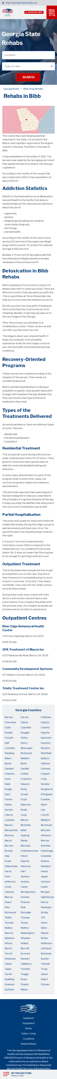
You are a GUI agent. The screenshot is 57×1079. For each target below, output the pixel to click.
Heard (44, 871)
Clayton (45, 722)
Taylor (8, 969)
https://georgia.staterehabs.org (21, 2)
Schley (44, 912)
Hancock (26, 866)
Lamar (24, 886)
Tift (43, 917)
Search (28, 77)
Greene (45, 861)
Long (23, 814)
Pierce (44, 902)
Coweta (45, 727)
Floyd (24, 799)
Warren (9, 933)
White (44, 938)
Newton (45, 748)
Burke (8, 763)
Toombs (9, 922)
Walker (9, 927)
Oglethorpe (47, 897)
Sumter (45, 958)
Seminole (46, 953)
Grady (24, 809)
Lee (43, 809)
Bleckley (25, 845)
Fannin (8, 799)
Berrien (9, 845)
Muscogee (26, 748)
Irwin (7, 876)
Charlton (10, 773)
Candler (25, 768)
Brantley (45, 845)
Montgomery (28, 892)
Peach (8, 902)
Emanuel (9, 984)
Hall (7, 743)
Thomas (25, 917)
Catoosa (45, 768)
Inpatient (28, 1018)
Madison (45, 820)
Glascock (26, 804)
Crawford (26, 779)
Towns (24, 922)
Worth (8, 948)
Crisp (44, 779)
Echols (24, 794)
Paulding (9, 753)
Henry (24, 743)
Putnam (45, 984)
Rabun (24, 989)
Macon (24, 820)
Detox (28, 1028)
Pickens (25, 902)
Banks (24, 840)
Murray (9, 897)
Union (44, 922)
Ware (44, 927)
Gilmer (8, 804)
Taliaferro (26, 963)
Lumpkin (9, 820)
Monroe (9, 835)
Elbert (44, 979)
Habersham (11, 866)
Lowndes (10, 748)
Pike (7, 907)
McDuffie (26, 825)
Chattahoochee (29, 850)
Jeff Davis (46, 948)
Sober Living (28, 1033)
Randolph (46, 907)
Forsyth (9, 737)
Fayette (45, 732)
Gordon (9, 809)
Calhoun (45, 763)
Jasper (44, 876)
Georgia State (11, 88)
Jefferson (10, 881)
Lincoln (45, 814)
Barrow (45, 840)
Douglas (25, 732)
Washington (27, 933)
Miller (24, 830)
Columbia (26, 727)
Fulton (24, 737)
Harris (8, 871)
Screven (25, 953)
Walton (25, 927)
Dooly (24, 789)
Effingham (46, 794)
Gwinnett (46, 737)
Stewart (25, 958)
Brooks (9, 850)
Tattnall (45, 963)
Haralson (46, 866)
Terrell (8, 953)
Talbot (8, 963)
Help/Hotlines (28, 1043)
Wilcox (8, 943)
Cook (8, 779)
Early (7, 794)
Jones (8, 886)
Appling (25, 835)
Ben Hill (25, 948)
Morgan (45, 892)
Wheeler (26, 938)
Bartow (9, 717)
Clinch (24, 856)
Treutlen (25, 969)
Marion (9, 825)
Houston (45, 743)
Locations (28, 1038)
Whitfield (46, 753)
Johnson (45, 881)
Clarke (24, 722)
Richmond (26, 753)
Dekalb (9, 732)
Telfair (8, 917)
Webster (10, 938)
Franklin (45, 799)
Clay (7, 856)
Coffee (24, 773)
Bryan (24, 979)
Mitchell (45, 830)
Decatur (45, 784)
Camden (9, 768)
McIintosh (46, 825)
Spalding (9, 979)
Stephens (10, 958)
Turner (8, 974)
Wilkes (24, 943)
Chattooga (47, 850)
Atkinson (46, 835)
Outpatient (28, 1023)
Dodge (8, 789)
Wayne (45, 933)
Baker (8, 758)
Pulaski (25, 984)
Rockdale (26, 912)
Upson (44, 974)
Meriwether (11, 830)
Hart (23, 871)
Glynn (44, 804)
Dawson (25, 784)
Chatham (46, 717)
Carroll (24, 717)
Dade (7, 784)
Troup (44, 969)
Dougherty (47, 789)
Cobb (8, 727)
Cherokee (10, 722)
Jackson (25, 876)
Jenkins (25, 881)
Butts (24, 763)
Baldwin (25, 758)
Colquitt (45, 773)
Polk (23, 907)
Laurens (9, 892)
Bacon (8, 840)
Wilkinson (46, 943)
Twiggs (25, 974)
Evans (8, 861)
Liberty (9, 814)
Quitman (9, 989)
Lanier (44, 886)
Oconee (25, 897)
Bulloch (45, 758)
